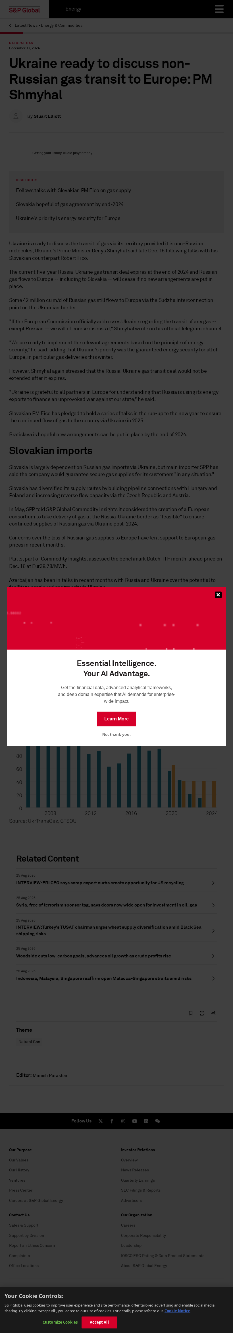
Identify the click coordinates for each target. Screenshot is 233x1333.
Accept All (99, 1322)
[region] (116, 1310)
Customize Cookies (60, 1322)
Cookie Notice (177, 1310)
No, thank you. (116, 734)
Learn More (116, 718)
